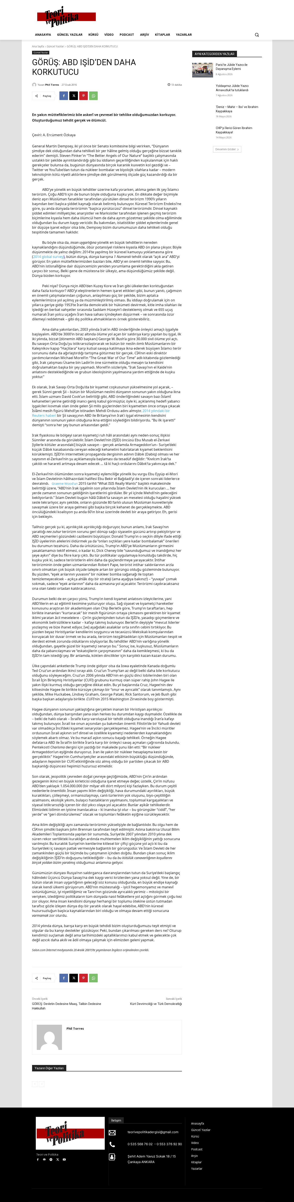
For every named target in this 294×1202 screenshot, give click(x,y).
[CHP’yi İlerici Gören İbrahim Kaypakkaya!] (202, 133)
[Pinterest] (83, 95)
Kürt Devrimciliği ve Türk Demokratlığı (156, 1004)
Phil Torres (52, 84)
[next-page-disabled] (41, 1084)
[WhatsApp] (93, 95)
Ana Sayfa (38, 46)
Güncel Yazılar (55, 46)
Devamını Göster (225, 149)
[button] (257, 34)
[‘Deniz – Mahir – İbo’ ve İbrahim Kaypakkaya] (202, 112)
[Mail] (44, 1159)
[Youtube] (64, 1159)
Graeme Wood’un (65, 483)
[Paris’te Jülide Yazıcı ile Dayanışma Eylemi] (202, 70)
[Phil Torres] (35, 85)
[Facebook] (63, 95)
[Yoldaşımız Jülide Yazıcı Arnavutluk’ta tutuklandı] (202, 91)
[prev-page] (34, 1084)
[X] (73, 95)
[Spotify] (51, 1159)
